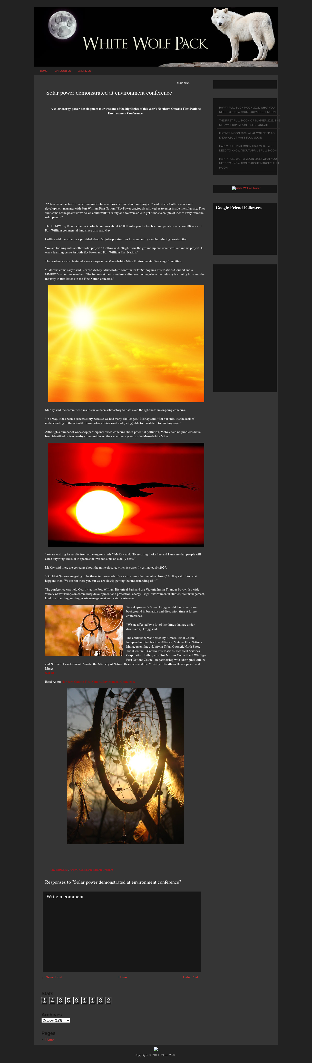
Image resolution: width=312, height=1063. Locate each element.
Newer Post (54, 977)
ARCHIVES (84, 71)
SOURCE (51, 673)
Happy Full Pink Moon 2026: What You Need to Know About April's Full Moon (248, 148)
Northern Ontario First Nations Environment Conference (99, 681)
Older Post (190, 977)
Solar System (103, 870)
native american (81, 870)
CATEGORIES (63, 71)
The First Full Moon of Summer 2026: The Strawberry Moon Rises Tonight (249, 122)
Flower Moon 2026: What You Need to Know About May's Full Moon (247, 135)
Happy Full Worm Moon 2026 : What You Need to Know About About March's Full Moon (249, 163)
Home (44, 71)
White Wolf (168, 1055)
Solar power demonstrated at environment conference (109, 92)
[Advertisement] (125, 160)
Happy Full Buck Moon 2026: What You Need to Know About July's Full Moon (247, 109)
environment (59, 870)
